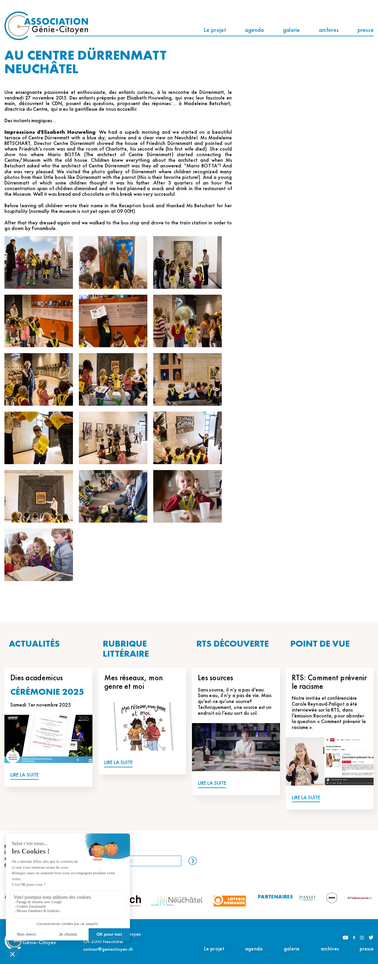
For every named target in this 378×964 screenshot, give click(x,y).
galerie (291, 30)
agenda (254, 30)
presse (366, 30)
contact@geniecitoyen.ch (108, 949)
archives (329, 30)
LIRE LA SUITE (24, 775)
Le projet (215, 30)
